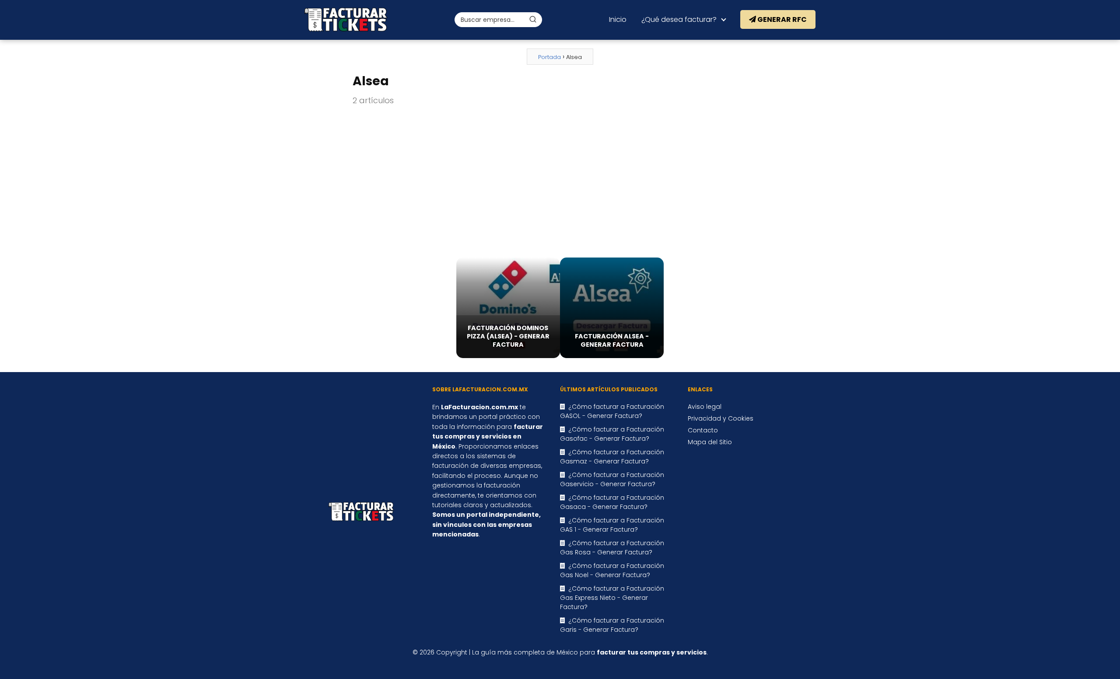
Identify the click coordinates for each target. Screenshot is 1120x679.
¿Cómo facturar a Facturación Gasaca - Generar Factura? (612, 502)
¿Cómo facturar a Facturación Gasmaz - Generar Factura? (612, 457)
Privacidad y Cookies (720, 418)
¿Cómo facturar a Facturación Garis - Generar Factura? (612, 625)
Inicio (617, 19)
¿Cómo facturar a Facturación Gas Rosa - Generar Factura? (612, 548)
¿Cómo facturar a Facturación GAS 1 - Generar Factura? (612, 525)
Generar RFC (781, 19)
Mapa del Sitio (710, 442)
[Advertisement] (560, 182)
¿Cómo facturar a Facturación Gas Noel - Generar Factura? (612, 570)
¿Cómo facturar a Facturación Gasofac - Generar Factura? (612, 434)
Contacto (703, 430)
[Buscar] (533, 19)
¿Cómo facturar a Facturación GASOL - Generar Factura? (612, 411)
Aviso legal (704, 406)
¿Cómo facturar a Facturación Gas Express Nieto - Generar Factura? (612, 597)
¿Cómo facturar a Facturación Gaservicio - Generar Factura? (612, 479)
